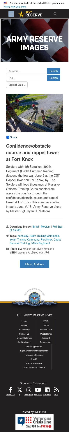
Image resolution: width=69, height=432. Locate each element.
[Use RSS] (56, 390)
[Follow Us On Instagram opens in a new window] (28, 390)
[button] (17, 7)
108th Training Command (44, 236)
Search (53, 71)
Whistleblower (46, 334)
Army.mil (46, 338)
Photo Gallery (34, 264)
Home (24, 321)
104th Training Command (24, 239)
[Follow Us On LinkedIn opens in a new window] (47, 390)
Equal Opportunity (34, 346)
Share (13, 137)
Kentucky (22, 236)
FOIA (45, 321)
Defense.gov (46, 342)
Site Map (24, 325)
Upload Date (16, 84)
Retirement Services (34, 355)
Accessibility (24, 329)
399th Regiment (40, 243)
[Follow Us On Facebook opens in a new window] (10, 390)
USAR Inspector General (34, 367)
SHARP (34, 359)
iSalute (46, 325)
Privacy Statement (24, 338)
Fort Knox (46, 239)
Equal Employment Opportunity (34, 351)
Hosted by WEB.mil (33, 412)
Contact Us (24, 334)
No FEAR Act (46, 329)
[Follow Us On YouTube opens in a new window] (38, 390)
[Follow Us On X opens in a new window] (19, 390)
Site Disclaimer (24, 342)
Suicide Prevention (34, 363)
